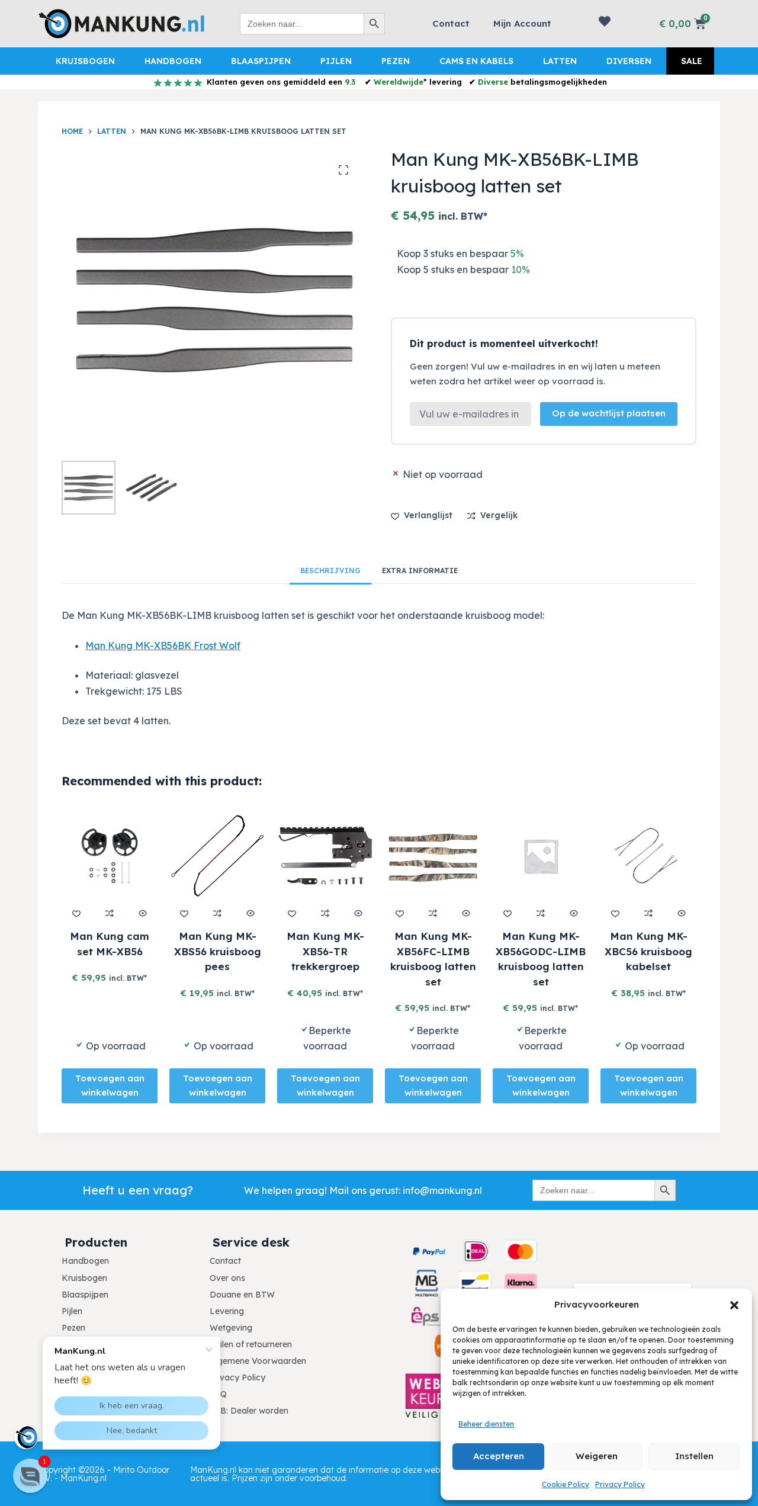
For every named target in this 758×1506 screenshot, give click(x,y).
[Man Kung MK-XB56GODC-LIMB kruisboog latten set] (541, 856)
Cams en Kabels (476, 61)
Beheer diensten (486, 1424)
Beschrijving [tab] (330, 570)
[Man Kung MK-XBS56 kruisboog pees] (217, 856)
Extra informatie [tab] (420, 570)
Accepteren (498, 1456)
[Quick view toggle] (142, 913)
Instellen (694, 1456)
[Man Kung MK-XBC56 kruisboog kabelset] (648, 856)
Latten (560, 61)
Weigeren (597, 1456)
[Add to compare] (109, 913)
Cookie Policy (565, 1484)
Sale (691, 61)
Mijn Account (522, 23)
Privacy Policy (620, 1484)
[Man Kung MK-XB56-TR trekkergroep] (325, 856)
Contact (451, 23)
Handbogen (172, 61)
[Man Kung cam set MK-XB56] (110, 856)
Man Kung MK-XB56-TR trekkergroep (325, 951)
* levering (418, 81)
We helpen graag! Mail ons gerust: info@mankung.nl (363, 1190)
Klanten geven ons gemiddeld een (279, 81)
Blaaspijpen (261, 61)
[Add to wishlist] (76, 913)
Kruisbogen (85, 61)
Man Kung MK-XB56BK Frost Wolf (162, 645)
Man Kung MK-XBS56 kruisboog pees (217, 951)
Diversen (628, 61)
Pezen (395, 61)
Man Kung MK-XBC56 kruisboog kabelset (648, 951)
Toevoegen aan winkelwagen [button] (109, 1085)
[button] (734, 1305)
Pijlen (336, 61)
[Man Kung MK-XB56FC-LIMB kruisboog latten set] (433, 856)
